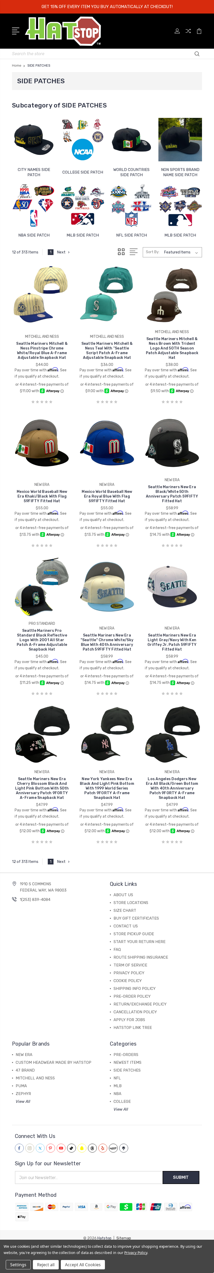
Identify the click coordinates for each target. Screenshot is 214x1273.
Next (61, 252)
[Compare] (188, 34)
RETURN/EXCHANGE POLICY (140, 1004)
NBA (117, 1093)
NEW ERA (24, 1054)
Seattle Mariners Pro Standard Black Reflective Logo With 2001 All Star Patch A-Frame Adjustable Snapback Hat (42, 640)
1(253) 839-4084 (35, 899)
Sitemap (123, 1238)
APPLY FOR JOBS (129, 1019)
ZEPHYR (23, 1093)
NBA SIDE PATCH (34, 235)
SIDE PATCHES (127, 1070)
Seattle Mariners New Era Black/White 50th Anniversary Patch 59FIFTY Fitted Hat (172, 494)
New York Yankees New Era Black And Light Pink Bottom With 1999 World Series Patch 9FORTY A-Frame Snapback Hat (107, 788)
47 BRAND (25, 1070)
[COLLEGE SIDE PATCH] (82, 140)
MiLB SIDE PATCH (83, 235)
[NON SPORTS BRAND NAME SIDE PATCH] (180, 140)
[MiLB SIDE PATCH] (82, 205)
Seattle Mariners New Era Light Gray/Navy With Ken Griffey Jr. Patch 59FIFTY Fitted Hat (172, 642)
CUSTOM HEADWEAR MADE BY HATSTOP (53, 1062)
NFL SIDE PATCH (131, 235)
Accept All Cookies (83, 1265)
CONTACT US (126, 926)
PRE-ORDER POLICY (132, 996)
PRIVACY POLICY (129, 973)
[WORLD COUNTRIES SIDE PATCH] (131, 140)
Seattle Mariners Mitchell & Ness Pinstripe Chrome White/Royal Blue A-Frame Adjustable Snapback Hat (42, 350)
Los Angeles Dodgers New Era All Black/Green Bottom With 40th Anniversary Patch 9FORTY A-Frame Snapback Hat (172, 788)
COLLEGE (122, 1101)
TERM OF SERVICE (130, 965)
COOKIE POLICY (128, 980)
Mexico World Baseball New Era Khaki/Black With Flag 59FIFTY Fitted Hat (42, 496)
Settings (18, 1265)
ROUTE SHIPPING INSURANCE (141, 957)
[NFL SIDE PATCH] (131, 205)
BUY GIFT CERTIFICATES (136, 918)
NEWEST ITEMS (127, 1062)
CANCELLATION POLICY (135, 1012)
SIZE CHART (125, 910)
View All (23, 1101)
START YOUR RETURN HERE (139, 941)
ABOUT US (123, 895)
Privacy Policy (135, 1252)
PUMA (21, 1086)
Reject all (46, 1265)
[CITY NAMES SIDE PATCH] (34, 140)
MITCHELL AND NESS (35, 1078)
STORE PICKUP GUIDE (134, 934)
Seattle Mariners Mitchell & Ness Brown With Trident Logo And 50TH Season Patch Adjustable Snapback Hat (172, 348)
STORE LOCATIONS (131, 902)
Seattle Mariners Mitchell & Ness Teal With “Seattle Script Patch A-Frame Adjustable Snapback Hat (107, 350)
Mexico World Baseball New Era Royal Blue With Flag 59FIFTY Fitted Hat (107, 496)
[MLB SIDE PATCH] (180, 205)
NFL (117, 1078)
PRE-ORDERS (126, 1054)
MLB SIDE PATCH (180, 235)
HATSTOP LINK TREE (133, 1027)
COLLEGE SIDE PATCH (82, 172)
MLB (118, 1086)
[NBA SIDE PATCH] (34, 205)
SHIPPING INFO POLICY (135, 988)
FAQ (117, 949)
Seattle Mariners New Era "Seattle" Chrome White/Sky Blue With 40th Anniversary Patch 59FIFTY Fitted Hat (107, 642)
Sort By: (152, 252)
